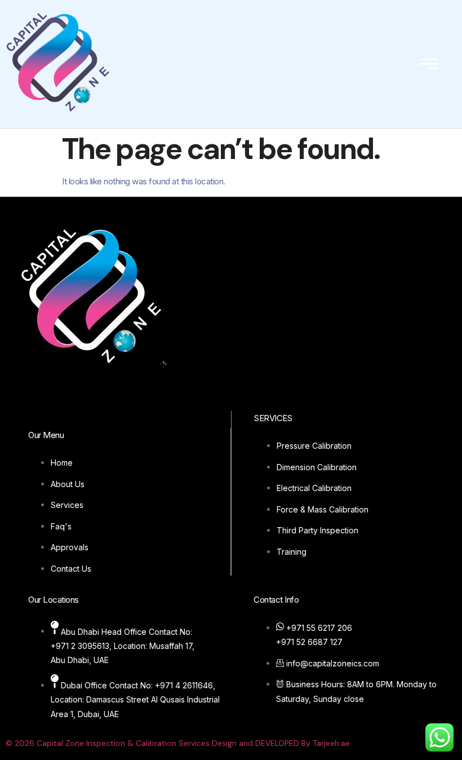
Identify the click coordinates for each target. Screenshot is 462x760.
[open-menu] (428, 64)
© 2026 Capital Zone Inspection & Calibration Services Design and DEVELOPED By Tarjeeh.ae (178, 743)
